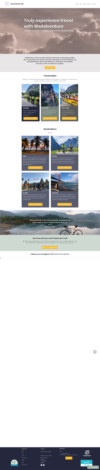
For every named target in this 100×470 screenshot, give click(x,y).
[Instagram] (41, 465)
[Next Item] (96, 351)
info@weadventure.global (46, 451)
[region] (31, 102)
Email (60, 451)
